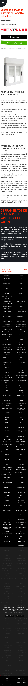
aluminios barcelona (4, 48)
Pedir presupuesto (14, 37)
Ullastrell (21, 524)
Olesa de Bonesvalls (21, 533)
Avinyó (21, 309)
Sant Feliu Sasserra (7, 314)
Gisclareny (21, 427)
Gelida (7, 531)
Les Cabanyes (7, 517)
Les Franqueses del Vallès (21, 513)
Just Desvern (7, 472)
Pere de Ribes (7, 316)
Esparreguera (7, 362)
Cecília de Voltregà (7, 349)
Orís (7, 388)
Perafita (7, 457)
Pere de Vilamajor (7, 321)
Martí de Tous (21, 354)
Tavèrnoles (7, 278)
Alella (7, 288)
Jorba (20, 367)
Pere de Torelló (21, 321)
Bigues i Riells (7, 441)
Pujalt (7, 434)
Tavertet (21, 275)
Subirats (7, 508)
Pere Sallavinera (21, 492)
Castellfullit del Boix (7, 544)
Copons (21, 306)
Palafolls (21, 293)
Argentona (21, 436)
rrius (21, 303)
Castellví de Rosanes (21, 324)
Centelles (21, 390)
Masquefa (20, 412)
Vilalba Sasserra (7, 352)
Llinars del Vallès (7, 510)
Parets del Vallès (21, 457)
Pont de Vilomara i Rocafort (21, 430)
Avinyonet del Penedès (21, 375)
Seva (21, 382)
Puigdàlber (7, 324)
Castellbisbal (7, 398)
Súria (21, 505)
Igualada (21, 283)
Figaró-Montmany (21, 449)
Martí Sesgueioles (7, 319)
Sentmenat (7, 365)
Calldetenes (21, 425)
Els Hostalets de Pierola (7, 380)
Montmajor (21, 370)
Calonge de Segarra (7, 403)
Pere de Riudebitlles (21, 314)
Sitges (7, 382)
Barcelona (7, 275)
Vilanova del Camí (7, 301)
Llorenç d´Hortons (21, 469)
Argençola (21, 464)
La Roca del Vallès (21, 517)
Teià (21, 298)
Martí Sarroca (7, 354)
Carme (7, 454)
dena (21, 536)
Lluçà (7, 464)
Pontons (7, 436)
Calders (21, 339)
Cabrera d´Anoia (21, 420)
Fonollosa (7, 430)
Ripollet (21, 405)
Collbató (21, 359)
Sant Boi (21, 334)
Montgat (7, 372)
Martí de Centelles (21, 326)
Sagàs (21, 462)
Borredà (7, 422)
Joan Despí (7, 405)
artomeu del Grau (7, 337)
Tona (21, 357)
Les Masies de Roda (7, 513)
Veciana (7, 497)
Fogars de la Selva (21, 446)
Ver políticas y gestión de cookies (14, 612)
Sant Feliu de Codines (7, 474)
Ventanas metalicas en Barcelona (13, 48)
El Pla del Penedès (7, 377)
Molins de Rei (7, 393)
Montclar (7, 375)
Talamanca (7, 280)
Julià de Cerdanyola (21, 403)
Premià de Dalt (21, 541)
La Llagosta (21, 482)
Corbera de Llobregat (7, 306)
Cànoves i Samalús (7, 444)
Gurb (7, 286)
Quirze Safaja (7, 487)
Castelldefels (7, 539)
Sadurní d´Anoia (21, 347)
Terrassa (7, 298)
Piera (21, 454)
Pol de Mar (7, 492)
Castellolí (7, 339)
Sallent (7, 293)
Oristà (21, 385)
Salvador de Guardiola (21, 319)
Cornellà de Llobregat (21, 527)
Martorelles (7, 414)
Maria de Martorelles (21, 522)
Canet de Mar (7, 400)
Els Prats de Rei (21, 362)
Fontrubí (7, 367)
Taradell (21, 278)
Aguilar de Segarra (7, 344)
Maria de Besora (7, 283)
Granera (7, 427)
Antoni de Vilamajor (7, 408)
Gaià (21, 365)
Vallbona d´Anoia (21, 502)
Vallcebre (7, 502)
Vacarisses (7, 505)
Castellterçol (21, 337)
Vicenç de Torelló (21, 329)
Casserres (21, 452)
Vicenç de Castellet (21, 441)
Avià (21, 422)
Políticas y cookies (7, 684)
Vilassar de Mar (7, 357)
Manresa (21, 291)
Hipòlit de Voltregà (21, 352)
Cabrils (7, 291)
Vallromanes (21, 497)
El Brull (21, 539)
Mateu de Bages (21, 316)
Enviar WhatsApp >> (13, 43)
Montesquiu (21, 372)
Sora (7, 462)
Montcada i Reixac (7, 296)
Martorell (21, 414)
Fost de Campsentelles (21, 485)
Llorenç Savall (7, 469)
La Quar (7, 519)
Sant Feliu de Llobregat (21, 472)
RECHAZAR (9, 615)
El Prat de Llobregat (21, 380)
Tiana (21, 296)
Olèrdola (7, 536)
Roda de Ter (21, 678)
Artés (7, 680)
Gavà (21, 531)
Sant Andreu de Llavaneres (21, 408)
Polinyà (21, 393)
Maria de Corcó (7, 524)
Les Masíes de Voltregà (21, 510)
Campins (21, 400)
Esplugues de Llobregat (7, 452)
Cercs (7, 390)
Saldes (21, 508)
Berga (21, 417)
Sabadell (21, 477)
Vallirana (7, 500)
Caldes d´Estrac (7, 311)
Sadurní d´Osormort (7, 480)
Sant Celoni (7, 522)
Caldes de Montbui (21, 311)
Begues (7, 459)
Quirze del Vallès (21, 487)
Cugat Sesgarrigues (21, 344)
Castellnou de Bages (7, 467)
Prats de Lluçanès (21, 434)
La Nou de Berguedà (7, 482)
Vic (21, 495)
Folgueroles (21, 444)
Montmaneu (7, 370)
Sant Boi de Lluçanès (7, 334)
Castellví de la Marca (7, 326)
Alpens (21, 286)
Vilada (7, 495)
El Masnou (21, 377)
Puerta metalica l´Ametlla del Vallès (21, 681)
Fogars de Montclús (7, 446)
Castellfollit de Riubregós (21, 544)
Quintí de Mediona (21, 490)
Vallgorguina (21, 500)
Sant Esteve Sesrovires (21, 474)
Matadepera (7, 412)
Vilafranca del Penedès (7, 303)
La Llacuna (7, 541)
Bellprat (7, 420)
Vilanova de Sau (21, 349)
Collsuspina (7, 309)
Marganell (7, 417)
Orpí (7, 385)
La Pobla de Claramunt (21, 480)
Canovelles (21, 398)
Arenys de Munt (7, 439)
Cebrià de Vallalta (21, 331)
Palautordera (7, 477)
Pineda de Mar (21, 395)
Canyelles (7, 359)
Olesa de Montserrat (7, 533)
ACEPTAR (19, 615)
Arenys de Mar (21, 439)
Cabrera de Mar (21, 301)
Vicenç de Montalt (7, 331)
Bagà (21, 288)
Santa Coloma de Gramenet (7, 527)
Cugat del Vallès (7, 347)
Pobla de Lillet (7, 395)
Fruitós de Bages (7, 485)
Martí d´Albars (20, 467)
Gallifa (21, 459)
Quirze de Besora (7, 490)
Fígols (7, 449)
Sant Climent (21, 519)
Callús (7, 425)
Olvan (21, 388)
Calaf (7, 342)
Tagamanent (21, 280)
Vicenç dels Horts (7, 329)
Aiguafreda (21, 342)
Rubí (7, 678)
